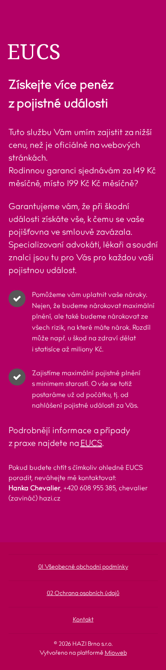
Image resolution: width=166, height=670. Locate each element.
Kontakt (83, 620)
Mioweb (116, 653)
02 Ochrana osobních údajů (83, 594)
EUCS (91, 444)
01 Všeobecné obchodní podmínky (83, 567)
